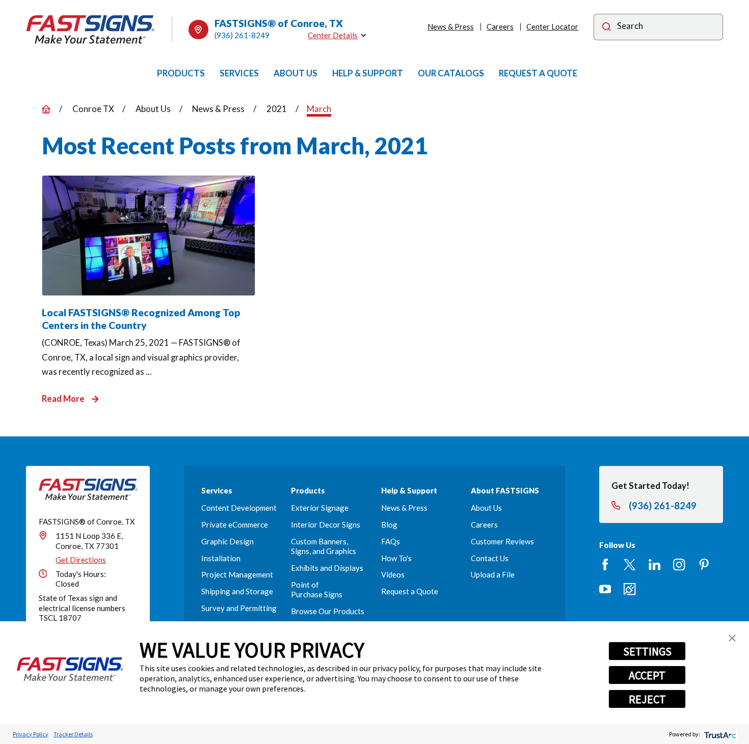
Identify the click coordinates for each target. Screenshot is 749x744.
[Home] (90, 29)
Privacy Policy (30, 734)
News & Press (450, 26)
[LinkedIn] (654, 564)
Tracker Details (73, 734)
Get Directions (81, 559)
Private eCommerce (234, 524)
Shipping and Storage (237, 591)
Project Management (237, 574)
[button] (732, 638)
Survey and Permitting (239, 608)
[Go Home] (46, 109)
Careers (500, 26)
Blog (389, 524)
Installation (220, 558)
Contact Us (490, 558)
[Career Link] (629, 589)
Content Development (239, 507)
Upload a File (493, 574)
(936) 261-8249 (242, 35)
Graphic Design (227, 541)
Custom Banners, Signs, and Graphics (323, 546)
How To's (396, 558)
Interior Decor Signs (325, 524)
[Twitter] (629, 564)
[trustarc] (719, 734)
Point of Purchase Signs (316, 589)
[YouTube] (605, 589)
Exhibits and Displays (327, 567)
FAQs (390, 541)
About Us (486, 507)
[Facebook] (605, 564)
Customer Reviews (502, 541)
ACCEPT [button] (647, 675)
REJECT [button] (647, 699)
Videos (393, 574)
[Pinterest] (704, 564)
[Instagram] (679, 564)
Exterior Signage (320, 507)
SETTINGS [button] (647, 651)
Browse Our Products (327, 611)
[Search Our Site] (606, 27)
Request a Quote (409, 591)
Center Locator (552, 26)
